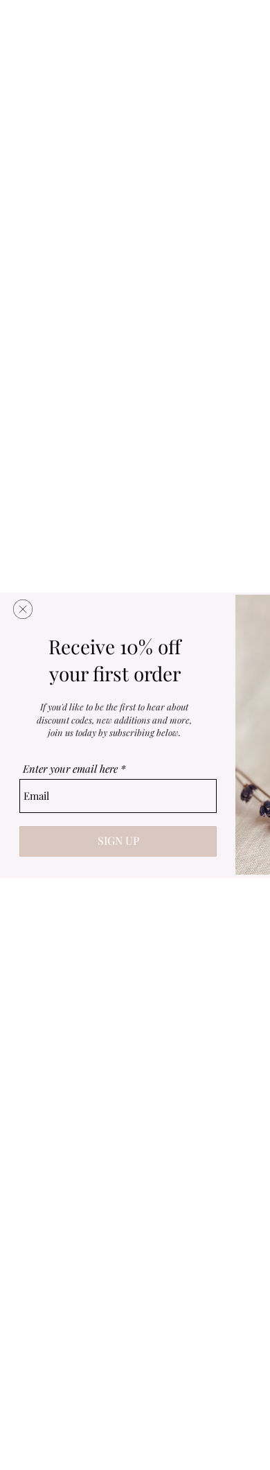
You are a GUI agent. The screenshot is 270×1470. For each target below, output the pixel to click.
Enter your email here (70, 769)
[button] (23, 609)
